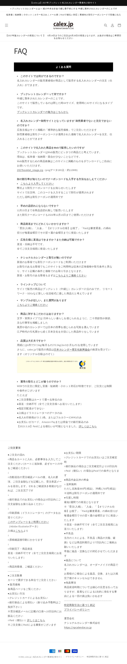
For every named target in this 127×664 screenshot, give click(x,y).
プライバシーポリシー (77, 609)
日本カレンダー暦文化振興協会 (72, 349)
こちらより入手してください (37, 183)
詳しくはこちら (88, 426)
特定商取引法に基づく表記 (79, 605)
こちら (19, 530)
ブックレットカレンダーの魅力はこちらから (42, 112)
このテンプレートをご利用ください (28, 522)
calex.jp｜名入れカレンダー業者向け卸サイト (43, 657)
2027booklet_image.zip (30, 170)
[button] (6, 25)
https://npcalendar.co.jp (78, 627)
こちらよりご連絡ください (71, 275)
